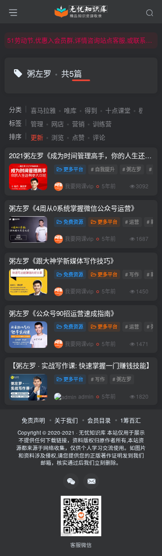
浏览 (57, 137)
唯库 (70, 110)
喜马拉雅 (43, 110)
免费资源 (73, 221)
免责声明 (33, 420)
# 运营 (132, 221)
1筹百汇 (130, 420)
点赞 (78, 137)
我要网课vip (79, 186)
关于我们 (66, 420)
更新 (37, 137)
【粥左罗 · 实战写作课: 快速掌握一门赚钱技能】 (81, 365)
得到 (91, 110)
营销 (78, 123)
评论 (99, 137)
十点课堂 (117, 110)
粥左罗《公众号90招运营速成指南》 (63, 313)
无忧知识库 (92, 432)
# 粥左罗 (131, 169)
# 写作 (132, 274)
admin (86, 396)
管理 (37, 123)
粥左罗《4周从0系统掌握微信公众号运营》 (73, 208)
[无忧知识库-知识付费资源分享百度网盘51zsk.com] (81, 10)
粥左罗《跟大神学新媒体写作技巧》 (63, 260)
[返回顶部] (149, 529)
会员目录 (99, 420)
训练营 (102, 123)
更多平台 (73, 169)
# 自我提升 (103, 169)
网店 (57, 123)
